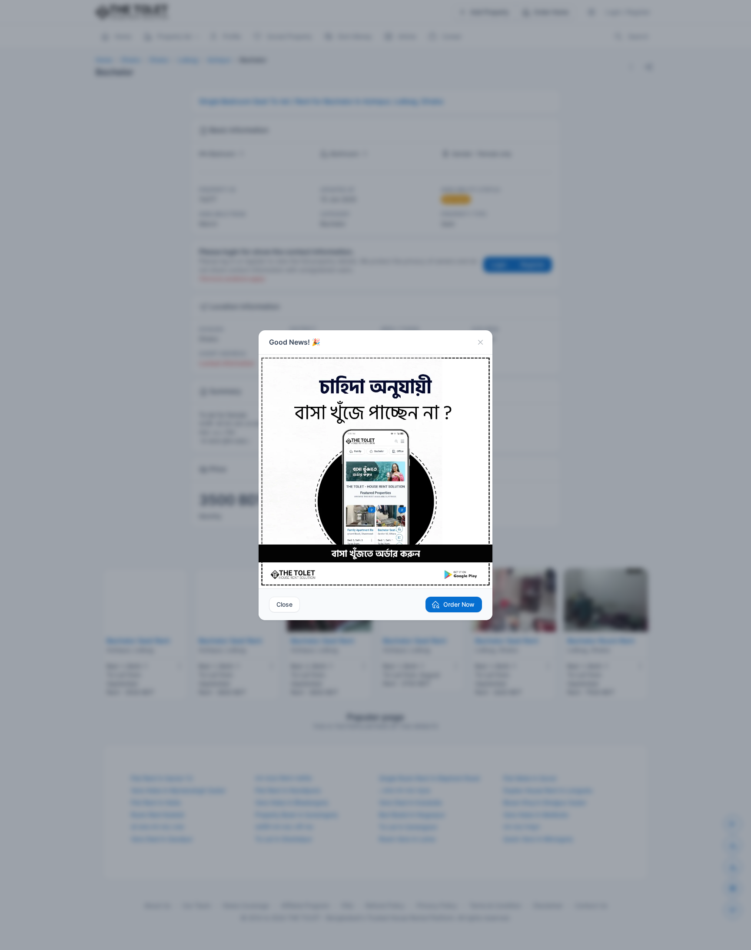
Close (284, 604)
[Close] (480, 342)
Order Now (459, 604)
